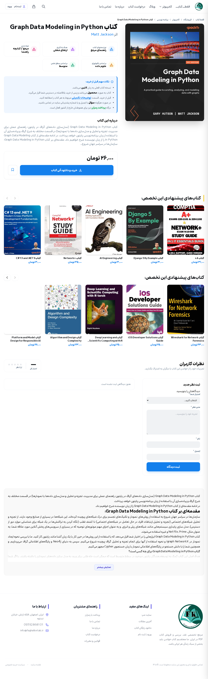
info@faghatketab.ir (32, 630)
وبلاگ (152, 6)
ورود (9, 6)
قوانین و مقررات (92, 641)
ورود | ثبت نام (144, 634)
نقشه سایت (36, 664)
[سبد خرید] (33, 6)
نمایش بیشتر (104, 567)
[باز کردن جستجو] (43, 6)
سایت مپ (146, 615)
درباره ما (119, 6)
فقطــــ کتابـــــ (183, 6)
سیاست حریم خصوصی (15, 664)
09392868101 (34, 624)
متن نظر (195, 407)
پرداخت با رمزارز (92, 615)
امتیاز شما (194, 394)
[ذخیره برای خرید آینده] (12, 170)
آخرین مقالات (145, 621)
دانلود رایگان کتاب (142, 628)
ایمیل (196, 451)
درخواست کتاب (136, 6)
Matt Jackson (102, 34)
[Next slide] (7, 277)
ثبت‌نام (17, 6)
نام (198, 438)
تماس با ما (105, 6)
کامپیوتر (167, 6)
